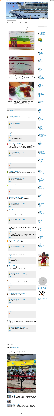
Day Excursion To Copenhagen (16, 404)
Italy (40, 141)
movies (40, 168)
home (40, 130)
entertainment (41, 101)
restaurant (41, 197)
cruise (40, 91)
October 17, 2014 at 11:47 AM (20, 203)
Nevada (40, 171)
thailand (40, 237)
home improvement (42, 133)
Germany (40, 112)
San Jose (40, 204)
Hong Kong (41, 136)
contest (40, 90)
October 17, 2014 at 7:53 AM (20, 123)
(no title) (12, 400)
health (12, 110)
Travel (40, 238)
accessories (41, 53)
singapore (41, 214)
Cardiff (40, 84)
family (40, 103)
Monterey (41, 167)
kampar (40, 145)
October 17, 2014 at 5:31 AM (18, 209)
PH (9, 305)
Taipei (40, 226)
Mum (40, 169)
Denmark (40, 92)
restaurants (41, 198)
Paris (40, 181)
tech (40, 231)
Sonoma (40, 217)
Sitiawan (40, 215)
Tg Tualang (41, 236)
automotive (41, 61)
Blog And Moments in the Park (16, 395)
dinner (40, 95)
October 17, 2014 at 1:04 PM (14, 305)
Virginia (40, 243)
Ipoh (40, 138)
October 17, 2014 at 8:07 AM (17, 253)
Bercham (40, 70)
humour (40, 137)
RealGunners (11, 131)
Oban (40, 174)
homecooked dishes (42, 135)
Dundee (40, 97)
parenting (41, 180)
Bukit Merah (41, 77)
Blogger (31, 413)
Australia (40, 60)
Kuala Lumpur (41, 152)
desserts (40, 93)
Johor (40, 144)
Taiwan (40, 228)
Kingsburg (41, 149)
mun (9, 116)
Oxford (40, 177)
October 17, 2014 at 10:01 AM (22, 293)
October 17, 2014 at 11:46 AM (20, 178)
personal (40, 186)
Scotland (40, 206)
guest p (40, 121)
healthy (40, 128)
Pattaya (40, 182)
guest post (41, 122)
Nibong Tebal (41, 173)
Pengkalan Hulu (42, 185)
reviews (40, 199)
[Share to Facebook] (18, 109)
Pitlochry (40, 190)
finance (40, 105)
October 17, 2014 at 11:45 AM (20, 164)
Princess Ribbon (11, 209)
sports (40, 218)
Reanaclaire (13, 123)
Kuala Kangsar (41, 151)
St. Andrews (41, 219)
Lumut (40, 160)
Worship (40, 246)
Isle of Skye (41, 140)
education (41, 100)
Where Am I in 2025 (11, 350)
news (40, 172)
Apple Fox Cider (42, 58)
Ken (9, 158)
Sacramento (41, 201)
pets (40, 189)
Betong (40, 71)
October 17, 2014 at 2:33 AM (15, 171)
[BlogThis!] (16, 109)
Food (10, 110)
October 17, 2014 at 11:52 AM (20, 259)
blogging (40, 75)
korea (40, 150)
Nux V (10, 320)
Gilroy (40, 116)
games (40, 109)
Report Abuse (41, 249)
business (40, 79)
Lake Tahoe (41, 154)
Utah (40, 242)
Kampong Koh (41, 146)
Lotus (10, 171)
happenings (41, 124)
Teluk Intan (41, 234)
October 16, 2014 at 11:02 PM (15, 116)
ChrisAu (10, 143)
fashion (40, 104)
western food (41, 245)
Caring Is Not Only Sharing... (14, 3)
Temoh (40, 235)
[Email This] (15, 109)
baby (40, 62)
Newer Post (9, 345)
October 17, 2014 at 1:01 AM (14, 158)
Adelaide (40, 54)
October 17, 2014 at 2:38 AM (15, 184)
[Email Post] (14, 109)
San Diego (41, 202)
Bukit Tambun (41, 78)
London (40, 158)
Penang (40, 184)
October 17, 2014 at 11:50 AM (20, 233)
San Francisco (41, 203)
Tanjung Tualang (42, 230)
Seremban (41, 209)
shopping (40, 211)
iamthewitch (11, 253)
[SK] (9, 265)
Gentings (40, 111)
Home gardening (42, 132)
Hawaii (40, 126)
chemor (40, 86)
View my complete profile (41, 46)
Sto (39, 221)
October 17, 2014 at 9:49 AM (17, 279)
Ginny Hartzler (11, 197)
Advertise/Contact (42, 32)
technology (41, 232)
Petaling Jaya (41, 188)
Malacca (40, 161)
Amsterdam (41, 55)
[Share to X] (17, 109)
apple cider (41, 57)
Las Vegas (41, 157)
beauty (40, 68)
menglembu (41, 163)
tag (39, 223)
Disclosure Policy (42, 34)
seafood (40, 207)
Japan (40, 142)
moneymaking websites (41, 165)
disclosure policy (42, 96)
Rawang (40, 195)
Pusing (40, 193)
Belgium (40, 69)
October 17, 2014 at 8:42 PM (20, 327)
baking (40, 63)
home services (41, 134)
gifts (40, 115)
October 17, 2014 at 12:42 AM (16, 143)
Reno (40, 196)
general (40, 110)
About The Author (42, 31)
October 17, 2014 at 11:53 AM (20, 299)
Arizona (40, 59)
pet (39, 187)
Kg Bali (40, 148)
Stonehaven (41, 222)
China (40, 87)
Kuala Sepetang (42, 153)
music (40, 170)
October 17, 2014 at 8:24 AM (14, 265)
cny (39, 88)
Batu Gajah (41, 67)
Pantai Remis (41, 179)
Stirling (40, 220)
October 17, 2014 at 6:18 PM (15, 320)
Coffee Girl (10, 279)
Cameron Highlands (42, 82)
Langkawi (41, 155)
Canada (40, 83)
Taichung (40, 225)
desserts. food (41, 94)
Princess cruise (41, 192)
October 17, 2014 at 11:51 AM (20, 246)
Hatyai (40, 125)
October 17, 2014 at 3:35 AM (18, 197)
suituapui (10, 226)
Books (40, 76)
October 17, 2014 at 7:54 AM (20, 137)
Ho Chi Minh (41, 129)
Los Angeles (41, 159)
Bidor (40, 72)
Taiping (40, 227)
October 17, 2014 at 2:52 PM (20, 312)
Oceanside (41, 176)
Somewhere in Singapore (13, 293)
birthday (40, 74)
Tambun (40, 229)
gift (39, 113)
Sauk (40, 205)
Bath (40, 66)
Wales (40, 244)
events (40, 102)
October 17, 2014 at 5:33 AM (16, 226)
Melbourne (41, 162)
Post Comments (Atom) (15, 347)
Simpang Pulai (41, 213)
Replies (11, 122)
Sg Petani (40, 210)
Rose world (10, 240)
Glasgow (40, 118)
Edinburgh (41, 99)
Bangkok (40, 65)
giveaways (41, 117)
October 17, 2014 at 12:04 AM (18, 131)
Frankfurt (41, 108)
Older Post (34, 345)
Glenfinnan (41, 119)
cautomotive (41, 85)
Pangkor (40, 178)
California (41, 80)
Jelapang (40, 143)
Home (22, 345)
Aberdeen (40, 52)
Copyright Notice (42, 33)
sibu (40, 212)
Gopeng (40, 120)
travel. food (41, 239)
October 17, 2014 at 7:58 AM (17, 240)
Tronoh (40, 240)
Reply (10, 120)
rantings (40, 194)
